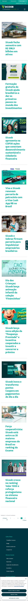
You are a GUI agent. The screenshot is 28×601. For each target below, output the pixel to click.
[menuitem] (4, 1)
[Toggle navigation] (24, 9)
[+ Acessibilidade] (26, 248)
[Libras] (26, 242)
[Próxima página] (24, 520)
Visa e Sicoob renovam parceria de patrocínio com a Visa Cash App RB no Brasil (13, 197)
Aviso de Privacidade (19, 586)
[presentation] (5, 1)
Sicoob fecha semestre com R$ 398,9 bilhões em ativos (13, 48)
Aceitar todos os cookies (14, 590)
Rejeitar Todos (14, 594)
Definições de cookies (14, 598)
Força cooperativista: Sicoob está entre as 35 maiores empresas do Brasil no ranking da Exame (14, 438)
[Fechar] (25, 578)
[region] (14, 589)
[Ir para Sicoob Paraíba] (7, 6)
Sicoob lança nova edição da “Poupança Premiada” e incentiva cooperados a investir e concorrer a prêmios (13, 340)
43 (7, 519)
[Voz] (26, 245)
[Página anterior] (5, 518)
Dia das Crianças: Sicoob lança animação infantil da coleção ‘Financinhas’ (13, 289)
